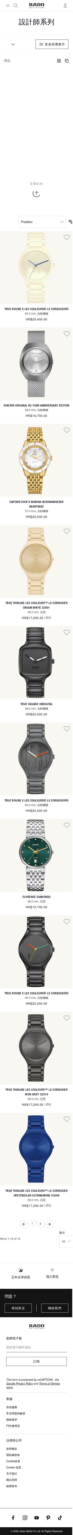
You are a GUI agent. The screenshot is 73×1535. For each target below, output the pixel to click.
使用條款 (11, 1448)
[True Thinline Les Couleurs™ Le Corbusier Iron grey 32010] (36, 1048)
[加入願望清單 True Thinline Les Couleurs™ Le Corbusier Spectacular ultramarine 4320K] (67, 1119)
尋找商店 (18, 1308)
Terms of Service (49, 1383)
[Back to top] (36, 193)
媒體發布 (11, 1486)
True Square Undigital (36, 704)
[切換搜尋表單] (15, 5)
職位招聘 (11, 1480)
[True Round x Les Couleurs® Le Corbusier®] (36, 267)
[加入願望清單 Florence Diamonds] (67, 825)
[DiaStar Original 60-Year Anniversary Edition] (36, 363)
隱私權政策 (13, 1455)
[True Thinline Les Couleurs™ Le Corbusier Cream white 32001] (36, 561)
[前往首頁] (36, 5)
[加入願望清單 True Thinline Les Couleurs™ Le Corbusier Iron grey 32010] (67, 1018)
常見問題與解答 (15, 1413)
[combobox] (12, 44)
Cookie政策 (13, 1461)
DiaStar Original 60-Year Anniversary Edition (36, 405)
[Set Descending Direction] (70, 222)
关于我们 (11, 1473)
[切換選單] (8, 5)
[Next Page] (49, 1224)
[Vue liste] (67, 61)
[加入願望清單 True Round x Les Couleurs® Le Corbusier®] (67, 237)
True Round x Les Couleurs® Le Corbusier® (36, 309)
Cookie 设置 (13, 1467)
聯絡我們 (55, 1308)
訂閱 (36, 1361)
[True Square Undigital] (36, 662)
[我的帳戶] (65, 5)
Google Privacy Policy (19, 1383)
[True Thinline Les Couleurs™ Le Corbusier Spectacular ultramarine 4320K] (36, 1149)
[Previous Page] (24, 1224)
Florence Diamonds (37, 897)
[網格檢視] (59, 61)
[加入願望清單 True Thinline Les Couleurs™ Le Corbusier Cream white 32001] (67, 531)
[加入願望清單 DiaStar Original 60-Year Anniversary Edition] (67, 334)
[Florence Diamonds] (36, 855)
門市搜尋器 (13, 1426)
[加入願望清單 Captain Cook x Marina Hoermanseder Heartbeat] (67, 430)
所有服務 (11, 1407)
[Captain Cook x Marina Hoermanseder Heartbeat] (36, 460)
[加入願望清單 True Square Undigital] (67, 632)
